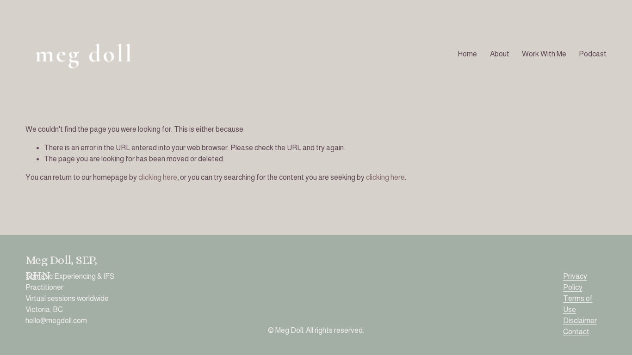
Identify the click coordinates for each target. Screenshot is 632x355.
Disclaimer (580, 320)
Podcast (593, 54)
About (499, 54)
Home (467, 54)
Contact (576, 332)
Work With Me (544, 54)
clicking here (157, 177)
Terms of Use (578, 303)
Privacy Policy (575, 281)
